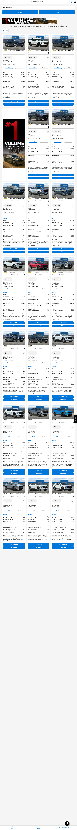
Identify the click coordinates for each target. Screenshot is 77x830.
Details (19, 67)
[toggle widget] (67, 823)
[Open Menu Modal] (2, 2)
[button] (24, 53)
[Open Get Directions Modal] (71, 2)
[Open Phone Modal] (67, 2)
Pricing (8, 67)
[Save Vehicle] (24, 58)
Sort (21, 12)
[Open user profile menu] (75, 2)
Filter (58, 12)
